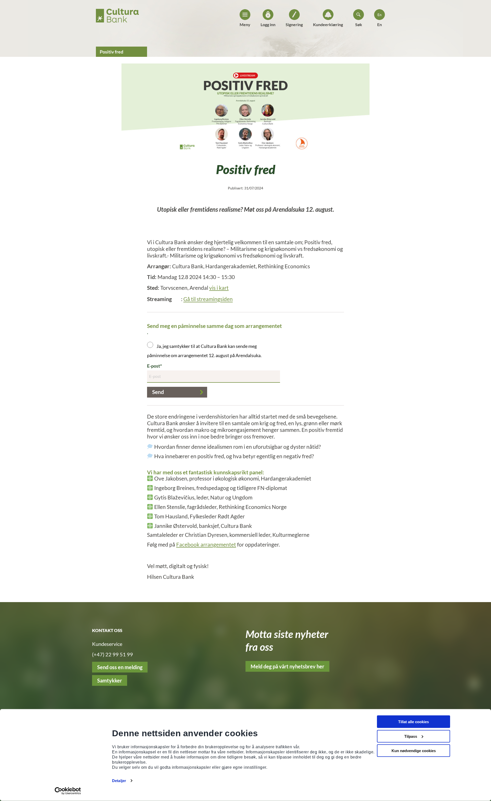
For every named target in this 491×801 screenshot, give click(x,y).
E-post (153, 366)
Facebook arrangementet (206, 544)
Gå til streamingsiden (208, 299)
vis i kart (219, 287)
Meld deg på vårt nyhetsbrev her (287, 666)
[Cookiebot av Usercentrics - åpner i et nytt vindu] (68, 791)
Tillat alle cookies (413, 722)
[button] (177, 392)
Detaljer (119, 780)
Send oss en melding (119, 667)
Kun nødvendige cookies (414, 751)
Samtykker (109, 680)
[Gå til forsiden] (117, 14)
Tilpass (410, 736)
